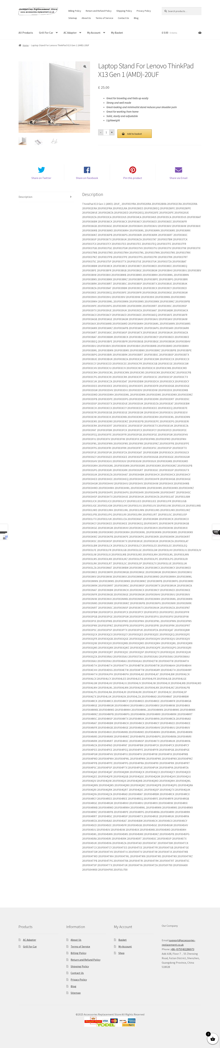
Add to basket (134, 133)
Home (26, 45)
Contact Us (123, 18)
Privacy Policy (144, 10)
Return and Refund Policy (99, 10)
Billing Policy (74, 10)
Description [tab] (25, 196)
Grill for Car (30, 946)
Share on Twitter (41, 178)
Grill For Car (46, 32)
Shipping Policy (124, 10)
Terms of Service (104, 18)
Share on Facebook (87, 178)
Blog (136, 18)
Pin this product (132, 178)
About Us (86, 18)
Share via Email (179, 178)
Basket (122, 939)
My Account (94, 32)
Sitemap (72, 18)
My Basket (117, 32)
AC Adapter (70, 32)
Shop (121, 953)
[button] (85, 66)
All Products (26, 32)
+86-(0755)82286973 (182, 949)
